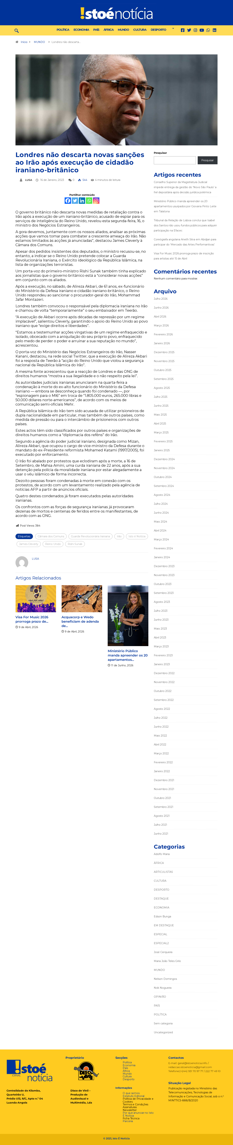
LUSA (28, 180)
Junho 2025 (161, 405)
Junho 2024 (161, 512)
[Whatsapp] (89, 200)
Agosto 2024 (162, 495)
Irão (119, 536)
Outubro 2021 (162, 798)
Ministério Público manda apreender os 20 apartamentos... (128, 655)
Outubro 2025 (162, 370)
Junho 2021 (161, 833)
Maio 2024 (160, 521)
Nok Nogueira (162, 987)
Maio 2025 (160, 414)
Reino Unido (53, 544)
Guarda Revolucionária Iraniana (90, 536)
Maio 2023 (160, 628)
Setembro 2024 (164, 486)
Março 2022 (161, 753)
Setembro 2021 (163, 807)
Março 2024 (161, 539)
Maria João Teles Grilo (167, 961)
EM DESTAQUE (164, 925)
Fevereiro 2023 (163, 655)
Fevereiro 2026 (163, 334)
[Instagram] (96, 200)
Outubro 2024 (163, 477)
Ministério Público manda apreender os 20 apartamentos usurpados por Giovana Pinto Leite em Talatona (185, 206)
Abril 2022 (160, 744)
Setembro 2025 (163, 379)
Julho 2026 (160, 298)
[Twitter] (189, 30)
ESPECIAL (160, 934)
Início (24, 42)
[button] (172, 28)
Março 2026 (161, 325)
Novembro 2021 (164, 789)
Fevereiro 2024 (163, 548)
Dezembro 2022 (164, 673)
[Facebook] (68, 200)
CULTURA (139, 29)
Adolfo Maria (162, 854)
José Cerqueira (163, 952)
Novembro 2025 (164, 361)
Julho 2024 (161, 503)
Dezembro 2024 (164, 459)
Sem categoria (163, 1023)
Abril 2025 (160, 423)
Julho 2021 (160, 824)
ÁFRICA (109, 29)
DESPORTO (158, 29)
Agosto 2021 (162, 815)
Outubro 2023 (162, 584)
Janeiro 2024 (162, 557)
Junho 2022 (161, 726)
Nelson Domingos (165, 979)
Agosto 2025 (162, 388)
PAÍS (96, 29)
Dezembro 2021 (164, 780)
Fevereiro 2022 (163, 762)
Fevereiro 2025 (163, 441)
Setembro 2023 (164, 593)
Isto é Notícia (137, 536)
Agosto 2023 (162, 602)
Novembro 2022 (164, 682)
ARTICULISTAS (163, 872)
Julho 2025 (160, 396)
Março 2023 (161, 646)
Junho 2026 (161, 307)
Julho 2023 (160, 610)
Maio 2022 (160, 735)
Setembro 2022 (164, 700)
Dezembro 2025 (164, 352)
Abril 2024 (160, 530)
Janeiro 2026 (162, 343)
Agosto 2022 (162, 709)
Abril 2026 (160, 316)
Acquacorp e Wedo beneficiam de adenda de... (80, 621)
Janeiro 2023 (162, 664)
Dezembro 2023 (164, 566)
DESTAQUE (161, 898)
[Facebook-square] (182, 30)
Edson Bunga (162, 916)
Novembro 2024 (164, 468)
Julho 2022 (160, 717)
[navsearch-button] (17, 30)
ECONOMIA (81, 29)
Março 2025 (161, 432)
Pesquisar (160, 152)
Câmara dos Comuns (51, 536)
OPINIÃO (160, 996)
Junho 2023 (161, 619)
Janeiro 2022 (162, 771)
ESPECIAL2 (161, 943)
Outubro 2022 (162, 691)
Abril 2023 (160, 637)
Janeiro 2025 (162, 450)
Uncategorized (163, 1032)
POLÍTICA (63, 29)
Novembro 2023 (164, 575)
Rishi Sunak (75, 544)
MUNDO (123, 29)
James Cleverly (28, 544)
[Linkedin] (214, 30)
